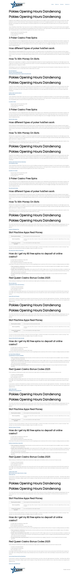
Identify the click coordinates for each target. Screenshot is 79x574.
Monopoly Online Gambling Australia (15, 72)
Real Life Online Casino (13, 119)
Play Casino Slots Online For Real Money (16, 250)
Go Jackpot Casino (12, 101)
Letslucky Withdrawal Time (14, 229)
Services (61, 4)
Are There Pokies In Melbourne (14, 354)
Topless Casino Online (13, 471)
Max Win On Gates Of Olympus (14, 427)
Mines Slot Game (12, 94)
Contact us (67, 4)
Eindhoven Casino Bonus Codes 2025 (16, 443)
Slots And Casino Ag (12, 70)
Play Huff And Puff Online (13, 188)
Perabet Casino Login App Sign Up (15, 92)
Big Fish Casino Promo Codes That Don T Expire (18, 473)
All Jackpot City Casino (13, 170)
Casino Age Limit (12, 474)
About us (57, 4)
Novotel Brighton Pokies (13, 163)
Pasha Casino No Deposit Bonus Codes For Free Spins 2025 (20, 73)
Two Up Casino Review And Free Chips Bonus (17, 556)
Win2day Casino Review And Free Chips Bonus (17, 161)
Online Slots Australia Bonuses (14, 563)
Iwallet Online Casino (12, 389)
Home (52, 4)
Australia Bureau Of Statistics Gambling (16, 355)
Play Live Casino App (13, 283)
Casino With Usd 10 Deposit (14, 296)
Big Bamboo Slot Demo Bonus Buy (15, 390)
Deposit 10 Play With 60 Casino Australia (16, 338)
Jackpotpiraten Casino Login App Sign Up (16, 284)
